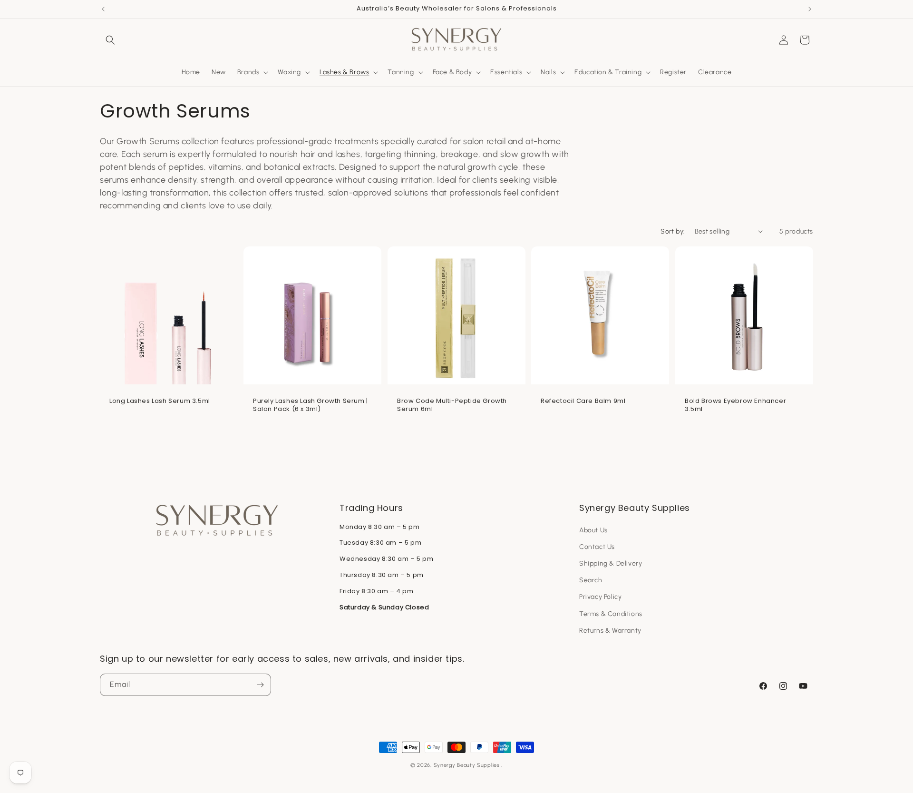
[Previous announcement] (103, 9)
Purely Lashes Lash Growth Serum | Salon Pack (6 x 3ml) (310, 405)
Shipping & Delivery (610, 563)
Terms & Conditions (610, 614)
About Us (593, 530)
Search (590, 580)
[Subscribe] (260, 685)
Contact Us (597, 547)
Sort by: (672, 231)
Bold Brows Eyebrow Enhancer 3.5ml (735, 405)
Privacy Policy (600, 597)
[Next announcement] (809, 9)
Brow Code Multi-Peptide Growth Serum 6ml (452, 405)
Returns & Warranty (610, 631)
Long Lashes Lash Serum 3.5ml (159, 401)
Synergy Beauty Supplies (467, 765)
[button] (110, 39)
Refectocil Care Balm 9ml (583, 401)
